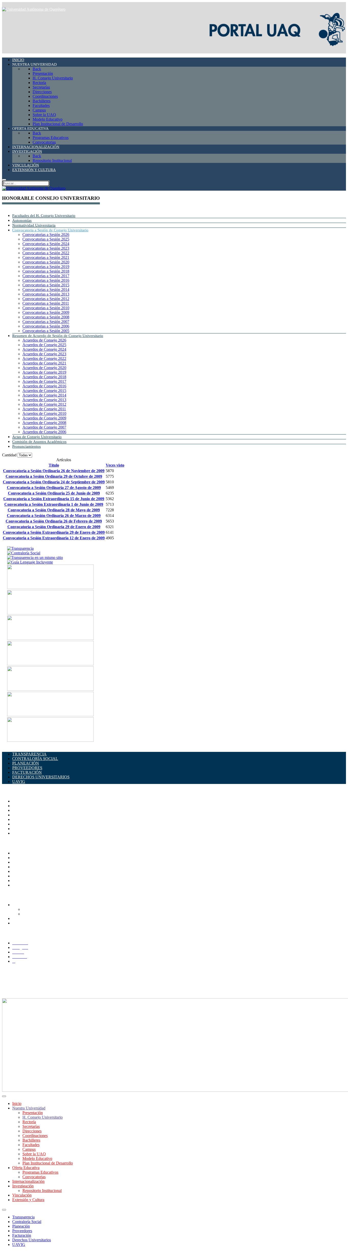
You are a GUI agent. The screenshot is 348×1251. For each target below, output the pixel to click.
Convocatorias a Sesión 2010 (45, 308)
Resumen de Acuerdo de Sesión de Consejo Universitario (57, 336)
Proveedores (22, 1231)
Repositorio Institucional (42, 1190)
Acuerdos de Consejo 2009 (44, 418)
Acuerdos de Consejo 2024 (44, 349)
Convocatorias (34, 1177)
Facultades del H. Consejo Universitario (43, 216)
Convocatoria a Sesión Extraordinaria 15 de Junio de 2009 (53, 499)
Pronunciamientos (26, 446)
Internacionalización (28, 1181)
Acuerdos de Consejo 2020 (44, 368)
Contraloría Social (26, 1221)
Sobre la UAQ (34, 1154)
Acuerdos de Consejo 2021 (44, 363)
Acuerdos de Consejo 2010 (44, 413)
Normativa (20, 885)
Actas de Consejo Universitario (37, 437)
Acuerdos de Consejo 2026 (44, 340)
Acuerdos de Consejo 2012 (44, 404)
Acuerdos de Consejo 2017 (44, 381)
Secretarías (21, 810)
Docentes (19, 918)
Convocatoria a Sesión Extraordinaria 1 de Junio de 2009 (53, 504)
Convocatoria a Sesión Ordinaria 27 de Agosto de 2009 (54, 487)
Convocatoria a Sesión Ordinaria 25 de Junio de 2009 (54, 493)
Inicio (16, 1103)
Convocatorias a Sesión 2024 (45, 244)
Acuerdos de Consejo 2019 (44, 372)
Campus (18, 833)
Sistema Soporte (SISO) (31, 862)
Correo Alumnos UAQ (40, 909)
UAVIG (18, 1244)
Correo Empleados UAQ (32, 857)
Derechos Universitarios (31, 1240)
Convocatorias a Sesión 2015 (45, 285)
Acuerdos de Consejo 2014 (44, 395)
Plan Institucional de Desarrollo (47, 1163)
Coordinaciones (24, 819)
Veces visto (115, 465)
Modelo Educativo (37, 1158)
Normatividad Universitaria (34, 225)
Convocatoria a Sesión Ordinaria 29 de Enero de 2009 (53, 527)
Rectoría (19, 806)
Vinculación (22, 1195)
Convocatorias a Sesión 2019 (45, 266)
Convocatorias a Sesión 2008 (45, 317)
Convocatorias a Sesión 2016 (45, 280)
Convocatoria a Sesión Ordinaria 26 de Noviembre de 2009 (53, 471)
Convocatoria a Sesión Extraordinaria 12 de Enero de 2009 (54, 538)
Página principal (25, 801)
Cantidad (10, 455)
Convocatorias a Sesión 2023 (45, 248)
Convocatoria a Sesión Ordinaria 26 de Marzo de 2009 (54, 515)
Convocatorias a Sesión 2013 (45, 294)
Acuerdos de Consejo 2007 (44, 427)
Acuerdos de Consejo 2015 (44, 390)
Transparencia (23, 1217)
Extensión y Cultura (28, 1200)
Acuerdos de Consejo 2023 (44, 354)
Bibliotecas (21, 871)
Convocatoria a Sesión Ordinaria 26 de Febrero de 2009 (54, 521)
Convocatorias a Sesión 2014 (45, 289)
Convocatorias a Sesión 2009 (45, 312)
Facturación (21, 1235)
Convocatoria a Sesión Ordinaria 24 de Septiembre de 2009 (54, 482)
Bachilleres (21, 824)
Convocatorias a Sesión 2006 (45, 326)
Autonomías (22, 220)
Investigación (23, 1186)
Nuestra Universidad (28, 1108)
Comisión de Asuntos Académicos (39, 442)
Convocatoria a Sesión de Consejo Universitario (50, 230)
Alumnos (19, 905)
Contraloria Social (26, 876)
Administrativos (25, 923)
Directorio (20, 853)
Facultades (20, 828)
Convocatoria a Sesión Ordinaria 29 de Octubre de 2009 (54, 476)
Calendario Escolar (27, 867)
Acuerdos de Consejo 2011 (44, 409)
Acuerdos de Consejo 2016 (44, 386)
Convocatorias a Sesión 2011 (45, 303)
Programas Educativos (40, 1172)
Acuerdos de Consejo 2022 (44, 358)
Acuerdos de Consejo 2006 (44, 432)
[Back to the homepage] (33, 9)
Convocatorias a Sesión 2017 (45, 276)
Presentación (32, 1113)
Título (54, 465)
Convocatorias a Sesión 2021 (45, 257)
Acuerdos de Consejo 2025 (44, 345)
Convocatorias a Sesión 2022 (45, 253)
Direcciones (21, 815)
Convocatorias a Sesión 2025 (45, 239)
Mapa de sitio (23, 880)
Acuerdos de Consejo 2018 (44, 377)
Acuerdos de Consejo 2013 (44, 400)
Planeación (21, 1226)
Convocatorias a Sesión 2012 (45, 299)
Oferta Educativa (25, 1167)
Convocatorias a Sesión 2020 (45, 262)
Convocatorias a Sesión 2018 (45, 271)
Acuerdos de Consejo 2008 (44, 422)
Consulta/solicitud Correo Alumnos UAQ (55, 914)
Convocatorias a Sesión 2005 (45, 331)
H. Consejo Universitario (42, 1117)
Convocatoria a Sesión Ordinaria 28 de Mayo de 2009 (54, 510)
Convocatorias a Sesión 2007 (45, 321)
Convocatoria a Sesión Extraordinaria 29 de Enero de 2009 (54, 532)
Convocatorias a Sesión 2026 (45, 234)
